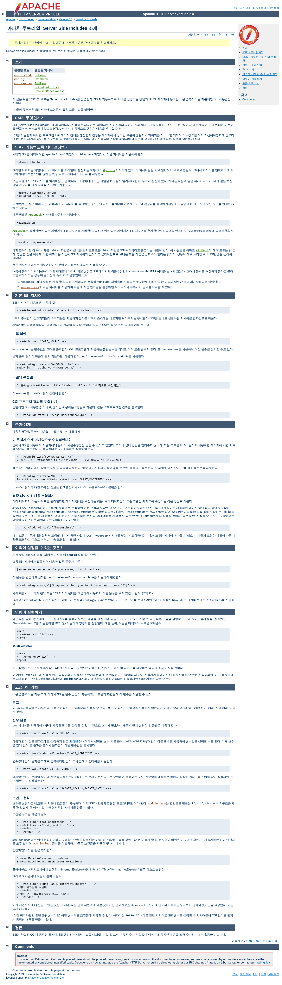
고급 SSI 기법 (250, 83)
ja (226, 34)
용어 (263, 7)
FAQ (255, 7)
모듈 (235, 7)
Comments (248, 99)
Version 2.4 (65, 19)
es (213, 34)
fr (220, 34)
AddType (40, 83)
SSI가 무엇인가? (252, 52)
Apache (10, 19)
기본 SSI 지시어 (252, 65)
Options (40, 75)
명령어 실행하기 (252, 78)
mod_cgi (20, 79)
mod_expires (23, 83)
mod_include (23, 75)
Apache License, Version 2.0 (47, 977)
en (206, 34)
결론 (245, 87)
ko (232, 34)
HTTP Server (26, 19)
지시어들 (245, 7)
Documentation (47, 19)
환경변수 (75, 741)
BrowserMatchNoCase (49, 91)
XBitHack (41, 79)
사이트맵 (273, 7)
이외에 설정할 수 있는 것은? (259, 74)
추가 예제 (248, 69)
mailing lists (263, 962)
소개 (245, 47)
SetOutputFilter (47, 87)
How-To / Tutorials (86, 19)
